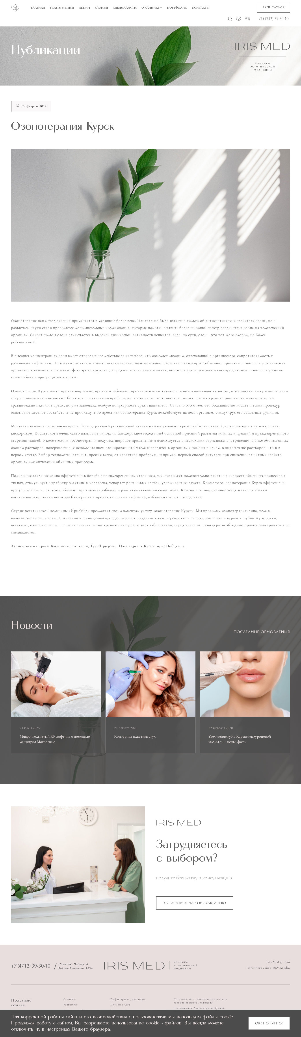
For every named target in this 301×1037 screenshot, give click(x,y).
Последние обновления (262, 632)
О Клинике (150, 7)
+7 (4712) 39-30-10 (274, 19)
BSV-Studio (281, 968)
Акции (84, 7)
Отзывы (101, 7)
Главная (38, 7)
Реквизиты (70, 1004)
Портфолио (177, 7)
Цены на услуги (120, 1004)
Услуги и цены (62, 7)
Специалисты (125, 7)
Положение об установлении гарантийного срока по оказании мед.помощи (200, 1001)
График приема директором (127, 999)
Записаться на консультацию (194, 903)
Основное (69, 999)
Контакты (200, 7)
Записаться (273, 7)
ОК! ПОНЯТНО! (269, 1023)
